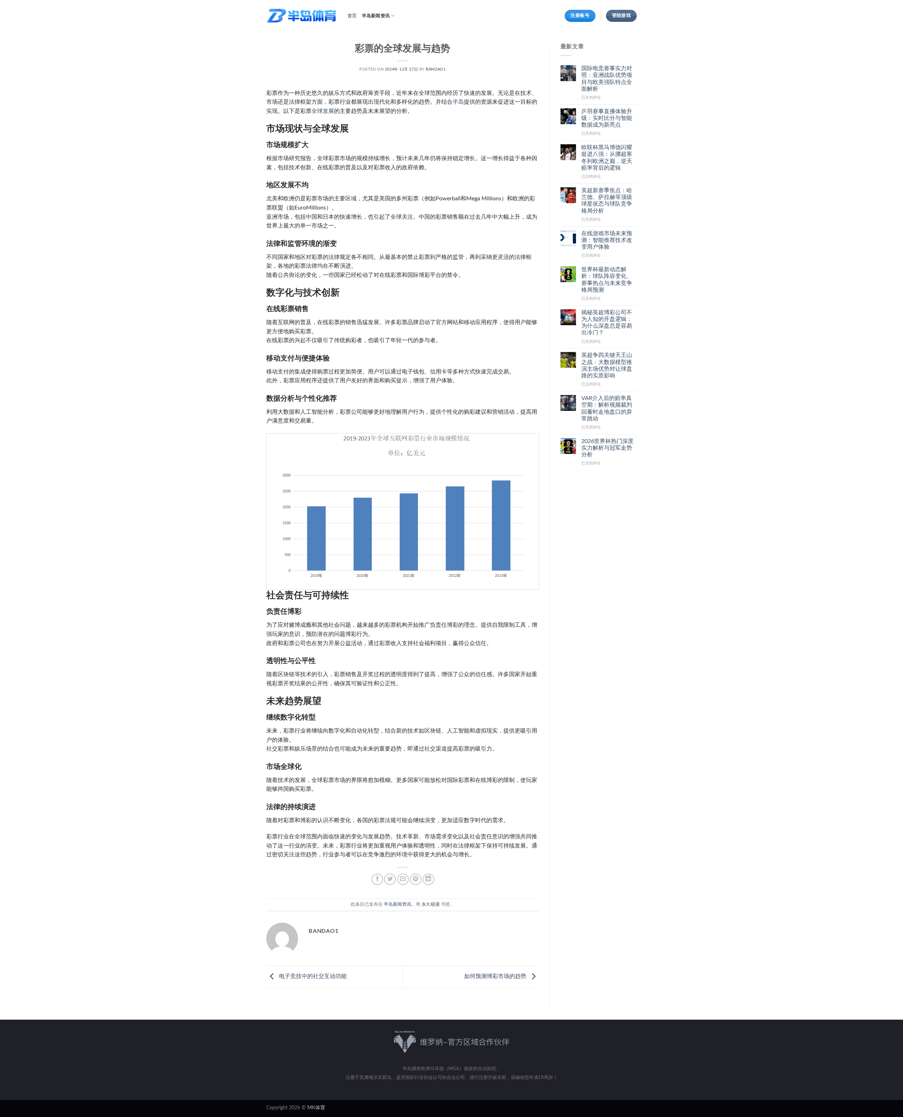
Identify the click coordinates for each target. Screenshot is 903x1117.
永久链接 (431, 904)
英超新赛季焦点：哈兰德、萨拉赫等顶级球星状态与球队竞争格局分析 (606, 201)
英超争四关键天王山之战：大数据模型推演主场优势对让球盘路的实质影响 (606, 365)
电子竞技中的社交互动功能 (312, 976)
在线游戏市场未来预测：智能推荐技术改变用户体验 (606, 240)
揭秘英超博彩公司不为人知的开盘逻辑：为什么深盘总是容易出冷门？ (606, 323)
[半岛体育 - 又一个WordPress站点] (301, 16)
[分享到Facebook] (377, 879)
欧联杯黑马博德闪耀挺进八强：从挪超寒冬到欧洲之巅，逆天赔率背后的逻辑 (606, 158)
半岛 (458, 102)
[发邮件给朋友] (403, 879)
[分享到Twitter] (390, 879)
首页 (352, 16)
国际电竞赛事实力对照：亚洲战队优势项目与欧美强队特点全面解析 (606, 79)
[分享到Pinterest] (416, 879)
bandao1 (436, 69)
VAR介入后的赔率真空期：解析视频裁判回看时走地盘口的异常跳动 (606, 408)
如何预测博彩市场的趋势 (496, 976)
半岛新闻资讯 (376, 16)
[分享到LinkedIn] (428, 879)
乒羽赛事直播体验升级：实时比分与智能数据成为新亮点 (606, 118)
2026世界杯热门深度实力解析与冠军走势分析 (607, 447)
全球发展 (322, 111)
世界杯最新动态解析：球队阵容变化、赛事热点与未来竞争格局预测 (606, 280)
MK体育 (316, 1107)
